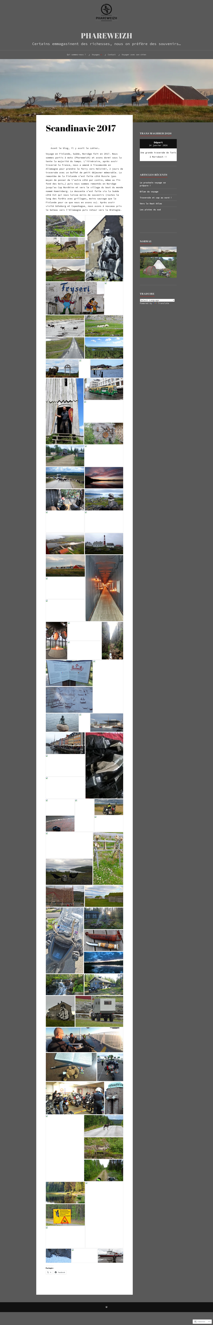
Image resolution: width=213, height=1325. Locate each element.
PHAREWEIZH (106, 35)
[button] (149, 251)
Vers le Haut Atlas (151, 203)
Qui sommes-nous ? (76, 54)
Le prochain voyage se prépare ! (153, 184)
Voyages (96, 54)
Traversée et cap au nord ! (156, 197)
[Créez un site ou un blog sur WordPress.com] (106, 1307)
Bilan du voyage (149, 191)
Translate (163, 303)
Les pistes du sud (150, 209)
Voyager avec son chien (134, 54)
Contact (112, 54)
